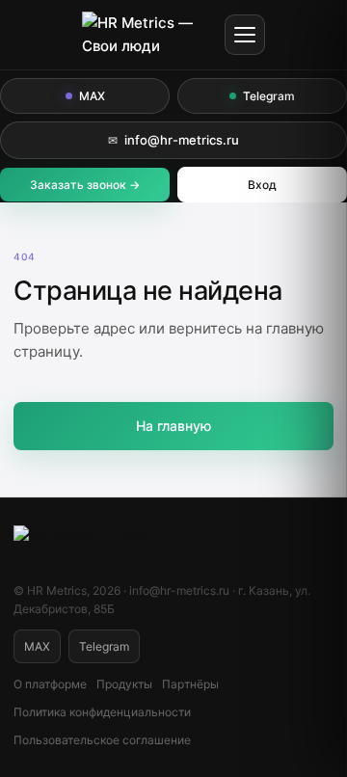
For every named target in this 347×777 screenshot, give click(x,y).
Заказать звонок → (85, 184)
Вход (262, 184)
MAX (92, 96)
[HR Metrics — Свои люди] (147, 35)
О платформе (50, 684)
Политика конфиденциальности (102, 712)
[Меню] (245, 34)
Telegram (269, 96)
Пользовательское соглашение (102, 740)
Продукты (124, 684)
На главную (173, 425)
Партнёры (190, 684)
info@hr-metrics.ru (173, 139)
